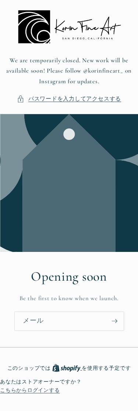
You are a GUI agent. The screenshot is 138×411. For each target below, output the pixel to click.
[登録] (114, 321)
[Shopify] (67, 368)
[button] (69, 99)
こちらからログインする (30, 390)
